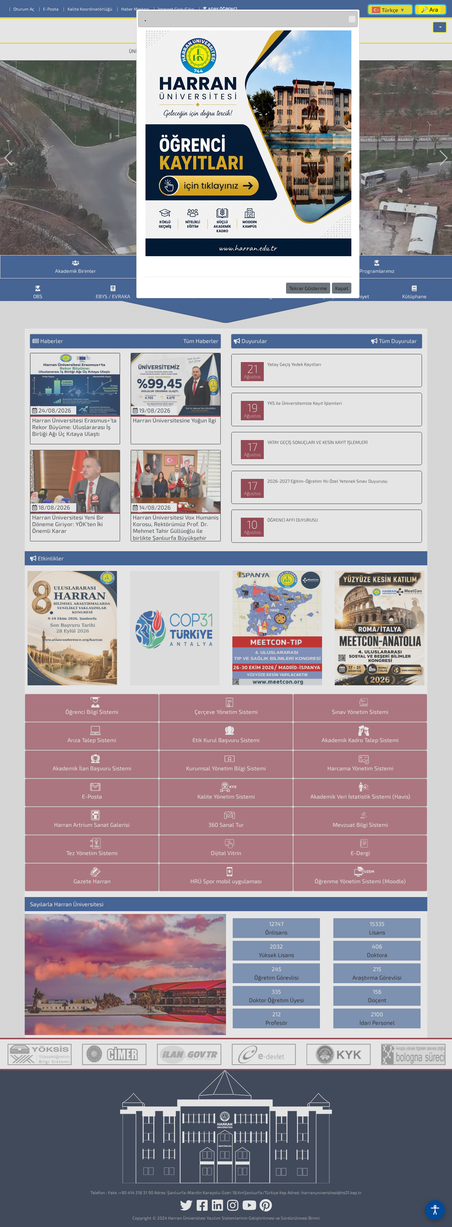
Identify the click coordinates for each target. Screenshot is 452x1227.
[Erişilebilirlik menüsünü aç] (435, 1210)
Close (352, 19)
